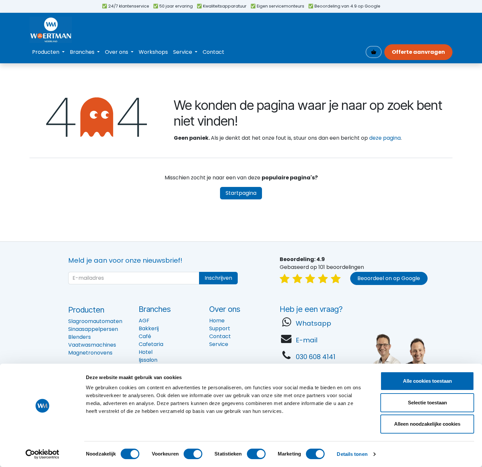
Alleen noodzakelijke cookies (427, 424)
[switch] (193, 454)
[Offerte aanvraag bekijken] (374, 52)
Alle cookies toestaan (427, 381)
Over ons (224, 309)
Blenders (79, 337)
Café (145, 336)
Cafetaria (151, 344)
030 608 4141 (315, 356)
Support (219, 328)
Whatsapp (313, 323)
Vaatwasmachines (92, 345)
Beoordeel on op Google (388, 278)
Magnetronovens (90, 352)
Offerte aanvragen (418, 52)
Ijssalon (148, 360)
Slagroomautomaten (95, 321)
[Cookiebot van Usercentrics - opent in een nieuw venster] (42, 454)
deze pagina (385, 138)
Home (217, 320)
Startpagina (241, 193)
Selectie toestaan (427, 402)
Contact (220, 336)
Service (218, 344)
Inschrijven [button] (218, 278)
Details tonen (352, 454)
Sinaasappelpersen (93, 329)
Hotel (145, 352)
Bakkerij (149, 328)
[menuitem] (48, 52)
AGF (144, 320)
